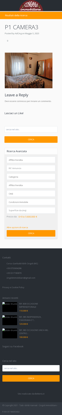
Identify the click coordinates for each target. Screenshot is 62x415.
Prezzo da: (12, 217)
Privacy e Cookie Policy (13, 287)
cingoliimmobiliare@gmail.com (21, 277)
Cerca (31, 139)
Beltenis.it (39, 393)
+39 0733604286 (14, 268)
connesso (21, 101)
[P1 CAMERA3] (28, 70)
